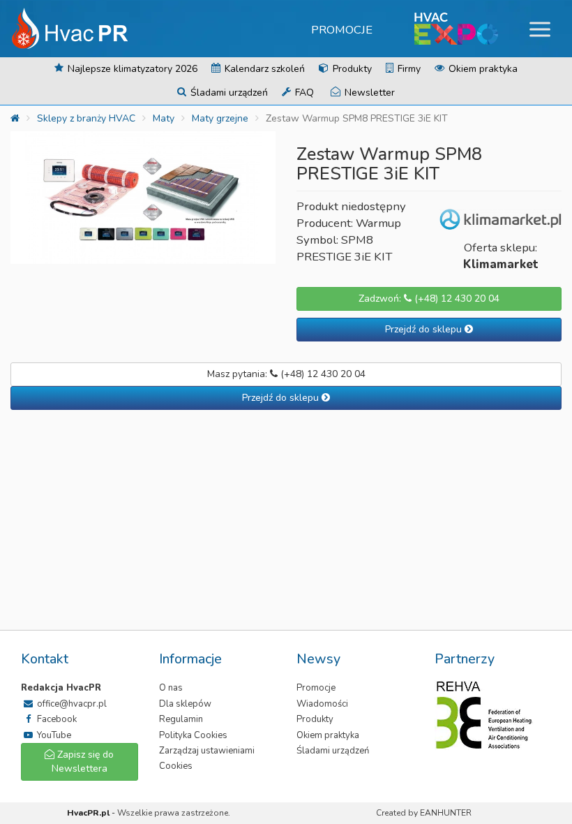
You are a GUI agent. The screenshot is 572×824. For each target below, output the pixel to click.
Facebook (56, 719)
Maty (163, 118)
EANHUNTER (446, 812)
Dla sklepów (185, 704)
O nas (171, 688)
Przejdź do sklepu (425, 329)
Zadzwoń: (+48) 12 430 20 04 (429, 298)
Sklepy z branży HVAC (86, 118)
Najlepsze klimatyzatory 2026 (131, 68)
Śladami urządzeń (228, 92)
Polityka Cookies (193, 735)
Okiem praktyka (482, 68)
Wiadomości (322, 704)
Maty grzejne (220, 118)
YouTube (53, 735)
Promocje (341, 30)
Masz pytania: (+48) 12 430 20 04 (286, 374)
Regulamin (181, 719)
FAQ (303, 92)
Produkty (351, 68)
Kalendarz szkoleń (263, 68)
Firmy (408, 68)
